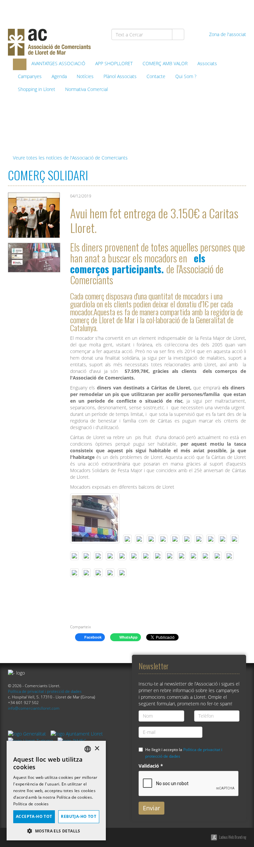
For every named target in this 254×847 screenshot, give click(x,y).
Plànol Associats (120, 76)
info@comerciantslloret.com (34, 708)
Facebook (92, 637)
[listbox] (87, 749)
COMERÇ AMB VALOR (165, 63)
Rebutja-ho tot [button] (78, 816)
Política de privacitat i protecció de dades (45, 691)
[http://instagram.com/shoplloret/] (238, 10)
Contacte (156, 76)
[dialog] (56, 790)
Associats (207, 63)
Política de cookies (31, 804)
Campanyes (30, 76)
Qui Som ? (185, 76)
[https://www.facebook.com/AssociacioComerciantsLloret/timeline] (170, 10)
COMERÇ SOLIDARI (48, 175)
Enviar (151, 808)
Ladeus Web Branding (232, 837)
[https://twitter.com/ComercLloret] (187, 10)
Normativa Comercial (86, 89)
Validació (151, 766)
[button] (56, 830)
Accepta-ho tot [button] (34, 816)
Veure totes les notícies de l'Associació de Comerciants (70, 158)
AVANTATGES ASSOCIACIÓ (58, 63)
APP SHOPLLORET (114, 63)
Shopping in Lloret (36, 89)
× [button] (96, 748)
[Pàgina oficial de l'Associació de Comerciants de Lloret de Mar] (19, 64)
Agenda (59, 76)
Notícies (85, 76)
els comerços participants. (137, 263)
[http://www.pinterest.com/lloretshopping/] (204, 10)
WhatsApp (128, 637)
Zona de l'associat (227, 34)
